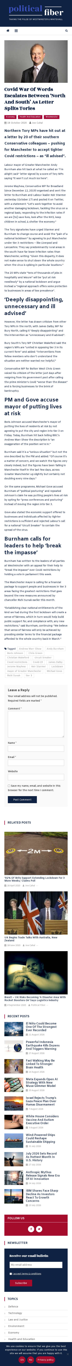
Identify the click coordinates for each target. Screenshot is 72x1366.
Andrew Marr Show (16, 440)
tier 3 (29, 675)
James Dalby (55, 662)
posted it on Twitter (51, 199)
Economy (10, 117)
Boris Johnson (15, 653)
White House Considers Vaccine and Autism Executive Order (42, 1120)
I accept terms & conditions (27, 1273)
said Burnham (29, 626)
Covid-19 (38, 662)
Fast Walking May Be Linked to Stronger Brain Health (40, 1064)
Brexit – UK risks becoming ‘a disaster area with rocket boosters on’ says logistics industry (35, 999)
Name (12, 743)
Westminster (52, 117)
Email (12, 757)
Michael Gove (54, 671)
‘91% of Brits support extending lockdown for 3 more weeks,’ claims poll (34, 880)
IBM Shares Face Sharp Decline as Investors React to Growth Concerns (42, 1196)
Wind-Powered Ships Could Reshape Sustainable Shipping (40, 1138)
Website (13, 771)
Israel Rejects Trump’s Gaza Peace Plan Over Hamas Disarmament (41, 1101)
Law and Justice (18, 1320)
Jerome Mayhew (14, 186)
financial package (51, 634)
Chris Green (35, 653)
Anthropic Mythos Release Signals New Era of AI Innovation (43, 1176)
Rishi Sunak (13, 675)
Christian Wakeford (18, 657)
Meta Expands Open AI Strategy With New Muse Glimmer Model (42, 1083)
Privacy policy (45, 1359)
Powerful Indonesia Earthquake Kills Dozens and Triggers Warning (43, 1045)
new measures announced (35, 595)
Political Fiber (38, 1005)
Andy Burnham (55, 648)
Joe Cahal (37, 122)
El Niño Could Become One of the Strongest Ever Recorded (41, 1027)
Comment (14, 709)
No (31, 1359)
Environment (16, 1326)
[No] (67, 1354)
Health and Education (30, 117)
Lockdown (57, 666)
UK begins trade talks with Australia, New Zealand (30, 939)
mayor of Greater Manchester (24, 671)
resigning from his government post (26, 377)
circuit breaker (31, 525)
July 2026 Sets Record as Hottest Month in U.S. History (41, 1157)
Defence (13, 1307)
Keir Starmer (38, 666)
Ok (22, 1359)
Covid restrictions (17, 662)
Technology (15, 1313)
